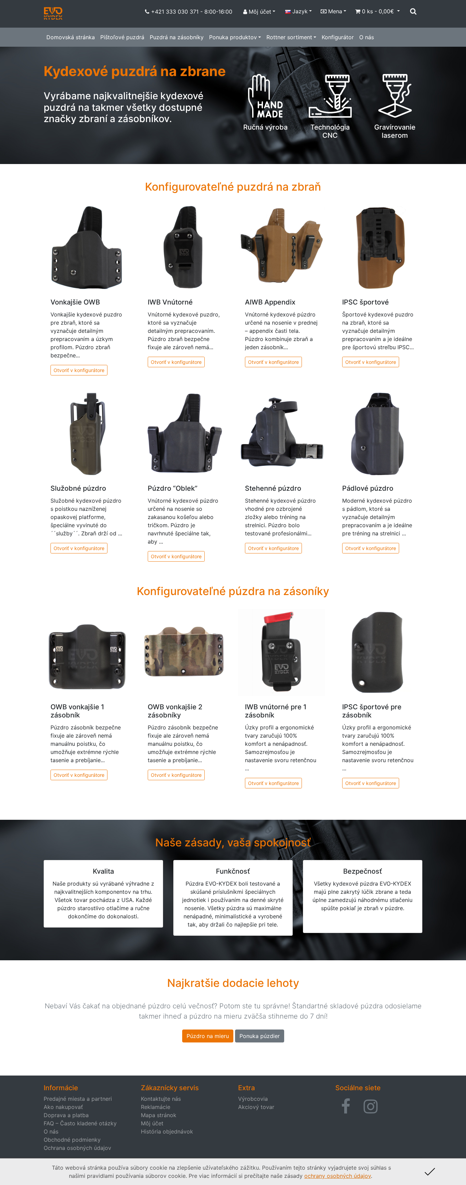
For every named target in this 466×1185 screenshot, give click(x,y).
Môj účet (152, 1123)
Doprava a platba (66, 1115)
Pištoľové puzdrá (122, 37)
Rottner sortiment (289, 37)
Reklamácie (155, 1106)
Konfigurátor (338, 37)
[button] (346, 1106)
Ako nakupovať (63, 1106)
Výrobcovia (253, 1098)
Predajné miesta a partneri (78, 1098)
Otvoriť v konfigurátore (79, 370)
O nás (366, 37)
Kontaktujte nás (161, 1098)
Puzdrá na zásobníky (177, 37)
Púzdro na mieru (208, 1036)
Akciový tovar (256, 1106)
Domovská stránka (70, 37)
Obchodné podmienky (72, 1139)
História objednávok (167, 1131)
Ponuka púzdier (259, 1036)
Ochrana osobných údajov (77, 1147)
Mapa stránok (158, 1115)
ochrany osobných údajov (337, 1175)
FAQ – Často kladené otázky (80, 1123)
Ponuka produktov (233, 37)
